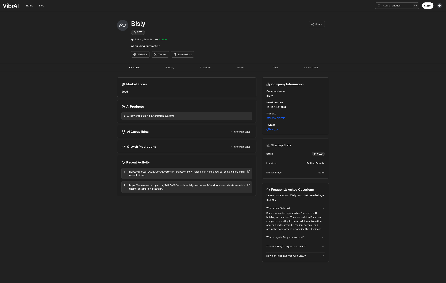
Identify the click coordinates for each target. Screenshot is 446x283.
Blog (41, 5)
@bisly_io (272, 129)
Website (142, 54)
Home (29, 5)
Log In (427, 5)
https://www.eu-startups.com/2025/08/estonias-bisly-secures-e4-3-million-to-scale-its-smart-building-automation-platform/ (187, 187)
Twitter (162, 54)
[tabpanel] (186, 136)
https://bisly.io (275, 118)
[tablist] (223, 67)
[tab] (134, 67)
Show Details (242, 131)
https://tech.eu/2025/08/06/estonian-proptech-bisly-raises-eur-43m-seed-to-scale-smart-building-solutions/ (187, 173)
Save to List (185, 54)
